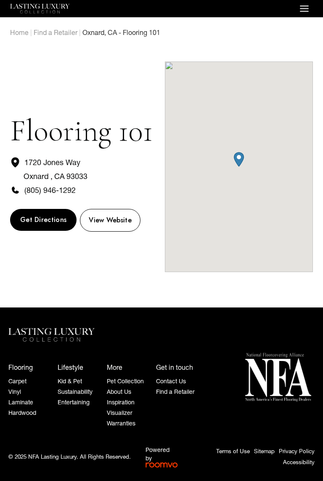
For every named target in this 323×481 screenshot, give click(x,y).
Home (19, 32)
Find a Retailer (55, 32)
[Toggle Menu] (304, 8)
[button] (238, 159)
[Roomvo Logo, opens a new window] (161, 465)
